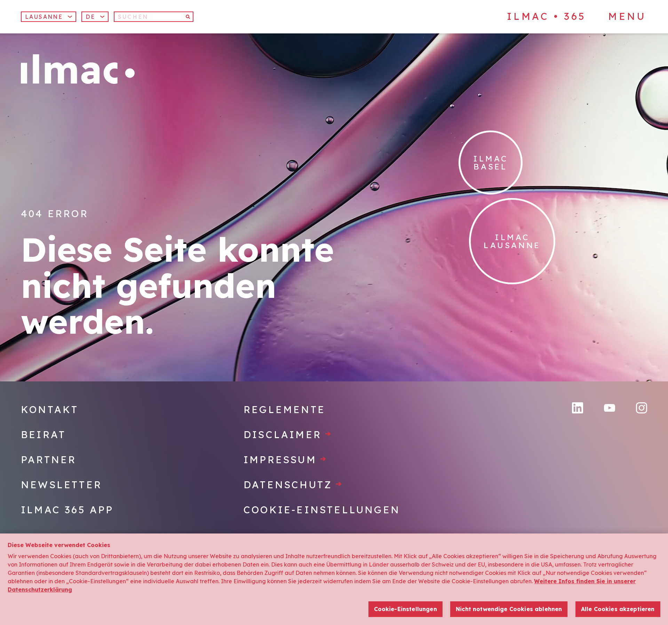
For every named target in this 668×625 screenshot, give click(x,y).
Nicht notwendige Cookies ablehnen (509, 609)
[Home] (78, 69)
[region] (334, 579)
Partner (48, 459)
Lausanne (44, 16)
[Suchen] (188, 16)
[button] (95, 16)
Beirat (43, 434)
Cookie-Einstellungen (322, 510)
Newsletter (61, 484)
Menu (627, 16)
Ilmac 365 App (67, 510)
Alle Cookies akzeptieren (618, 609)
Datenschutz (293, 484)
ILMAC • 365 (546, 16)
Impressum (285, 459)
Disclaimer (288, 434)
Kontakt (49, 409)
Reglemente (284, 409)
